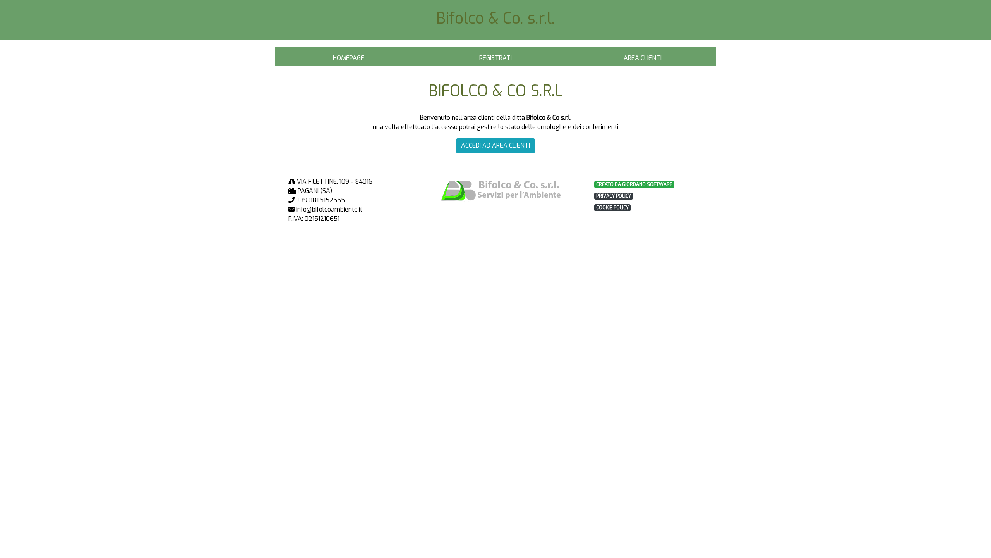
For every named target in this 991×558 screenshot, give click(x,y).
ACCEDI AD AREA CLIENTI (495, 145)
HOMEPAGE (348, 58)
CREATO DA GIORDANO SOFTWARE (634, 184)
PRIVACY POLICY (613, 196)
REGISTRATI (495, 58)
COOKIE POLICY (612, 208)
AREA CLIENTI (643, 58)
